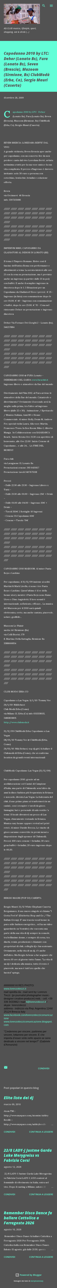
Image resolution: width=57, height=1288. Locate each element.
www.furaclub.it (40, 379)
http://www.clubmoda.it (16, 722)
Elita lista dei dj (18, 1097)
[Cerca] (44, 6)
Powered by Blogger (30, 1274)
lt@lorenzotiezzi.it (36, 1002)
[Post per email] (6, 1068)
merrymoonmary (37, 1281)
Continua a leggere (41, 1131)
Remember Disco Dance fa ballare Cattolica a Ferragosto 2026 (28, 1217)
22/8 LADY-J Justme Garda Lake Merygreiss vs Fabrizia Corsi (28, 1155)
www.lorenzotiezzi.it (15, 988)
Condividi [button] (43, 1068)
